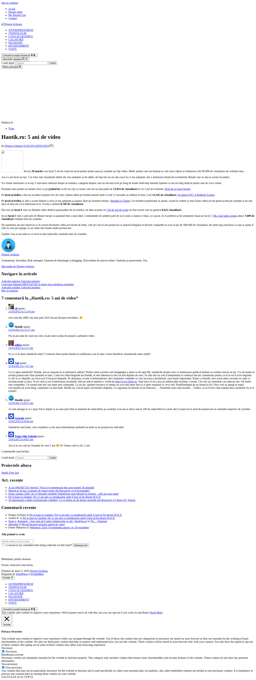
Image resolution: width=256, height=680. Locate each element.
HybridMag (37, 574)
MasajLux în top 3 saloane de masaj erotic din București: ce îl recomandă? (49, 490)
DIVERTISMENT (18, 45)
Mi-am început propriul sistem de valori (43, 524)
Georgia (19, 418)
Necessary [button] (7, 648)
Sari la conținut (9, 2)
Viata (11, 128)
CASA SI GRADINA (20, 36)
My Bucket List (17, 15)
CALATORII (15, 39)
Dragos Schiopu (13, 145)
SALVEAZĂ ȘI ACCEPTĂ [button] (17, 676)
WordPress (22, 574)
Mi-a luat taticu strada (225, 215)
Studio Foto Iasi (10, 472)
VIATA (12, 48)
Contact (12, 18)
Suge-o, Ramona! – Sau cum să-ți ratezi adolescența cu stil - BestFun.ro (47, 521)
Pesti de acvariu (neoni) (178, 188)
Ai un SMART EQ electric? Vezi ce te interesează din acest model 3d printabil (51, 487)
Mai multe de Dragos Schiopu (17, 266)
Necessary (11, 651)
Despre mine (15, 11)
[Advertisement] (128, 94)
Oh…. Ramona (98, 521)
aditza (18, 344)
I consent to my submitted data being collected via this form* (39, 545)
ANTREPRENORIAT (21, 30)
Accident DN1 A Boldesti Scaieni (196, 194)
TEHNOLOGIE (17, 33)
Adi (17, 363)
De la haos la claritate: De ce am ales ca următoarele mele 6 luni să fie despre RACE (54, 496)
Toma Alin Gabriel (26, 436)
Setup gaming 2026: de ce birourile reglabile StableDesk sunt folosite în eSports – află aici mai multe (63, 493)
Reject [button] (145, 612)
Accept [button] (138, 612)
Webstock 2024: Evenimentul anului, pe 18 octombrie (59, 527)
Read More (156, 612)
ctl (16, 308)
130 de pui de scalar (118, 209)
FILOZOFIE (15, 42)
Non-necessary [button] (9, 664)
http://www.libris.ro (126, 381)
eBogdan (13, 524)
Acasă (11, 8)
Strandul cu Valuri (120, 200)
